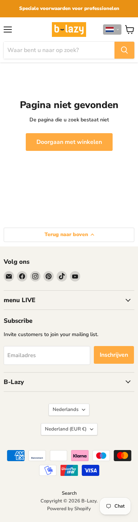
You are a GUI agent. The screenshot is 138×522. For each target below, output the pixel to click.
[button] (112, 29)
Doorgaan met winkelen (69, 142)
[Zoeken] (124, 50)
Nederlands (65, 409)
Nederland (65, 429)
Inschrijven (114, 355)
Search (69, 493)
